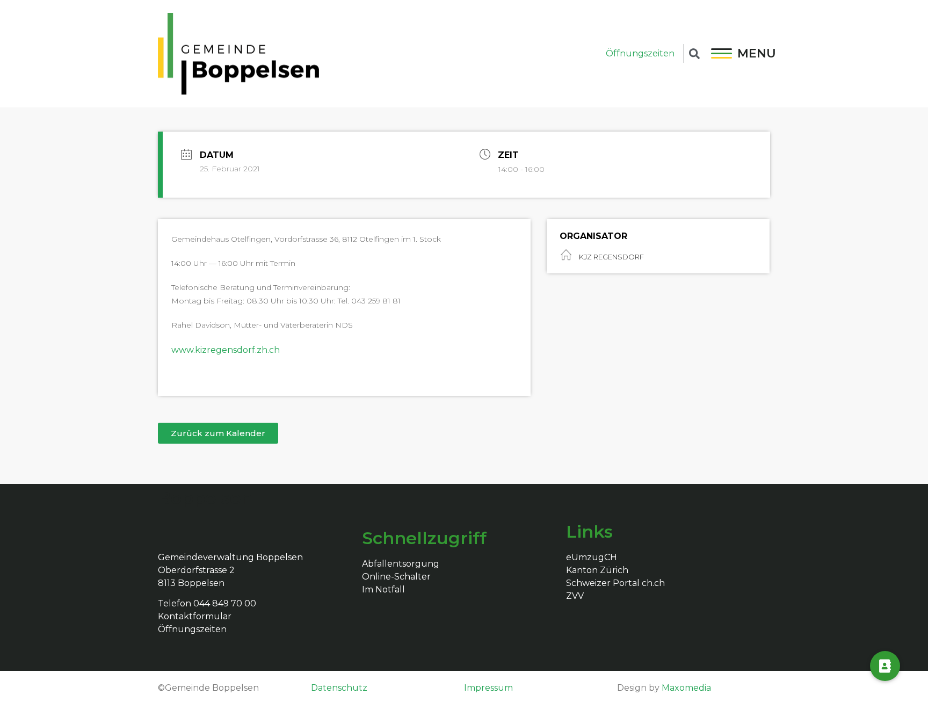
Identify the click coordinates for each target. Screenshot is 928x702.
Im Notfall (383, 589)
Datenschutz (339, 688)
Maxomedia (686, 688)
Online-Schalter (396, 576)
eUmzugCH (591, 557)
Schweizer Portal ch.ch (615, 583)
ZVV (575, 596)
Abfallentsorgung (400, 564)
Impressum (488, 688)
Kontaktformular (194, 616)
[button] (218, 433)
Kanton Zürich (597, 570)
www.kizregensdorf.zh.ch (225, 350)
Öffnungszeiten (640, 53)
